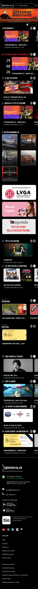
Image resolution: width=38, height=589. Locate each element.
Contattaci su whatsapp (15, 478)
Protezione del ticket (8, 571)
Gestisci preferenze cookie (10, 582)
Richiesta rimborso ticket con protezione (15, 575)
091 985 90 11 (11, 494)
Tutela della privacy (8, 568)
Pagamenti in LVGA (8, 551)
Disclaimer (5, 547)
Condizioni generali (8, 564)
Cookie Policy (6, 579)
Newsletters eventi (8, 554)
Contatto (5, 543)
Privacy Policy (6, 558)
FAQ (3, 540)
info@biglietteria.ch (13, 490)
